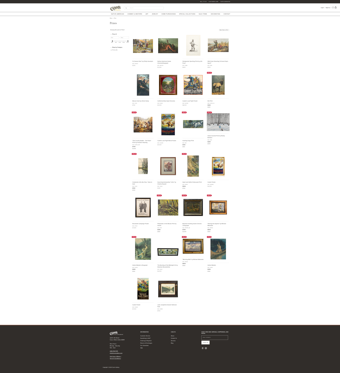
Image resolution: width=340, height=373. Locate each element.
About (172, 336)
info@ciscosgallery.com (116, 353)
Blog (172, 343)
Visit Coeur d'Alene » (115, 356)
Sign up (205, 342)
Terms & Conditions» (115, 358)
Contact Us (174, 338)
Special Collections (187, 14)
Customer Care (213, 1)
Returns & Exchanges (146, 343)
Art (147, 14)
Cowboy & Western (135, 14)
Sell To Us (203, 1)
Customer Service (145, 336)
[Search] (126, 8)
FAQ (141, 348)
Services (173, 341)
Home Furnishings (169, 14)
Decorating (216, 14)
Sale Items (203, 14)
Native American (117, 14)
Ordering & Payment (145, 341)
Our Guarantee (225, 1)
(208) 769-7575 (114, 351)
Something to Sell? (145, 338)
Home (111, 18)
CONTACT (227, 14)
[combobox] (146, 8)
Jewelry (155, 14)
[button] (224, 30)
